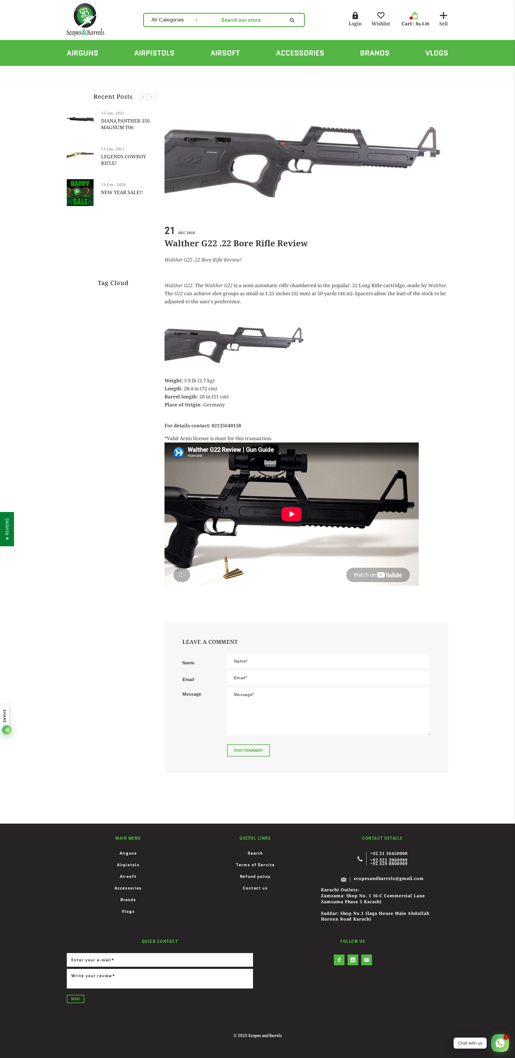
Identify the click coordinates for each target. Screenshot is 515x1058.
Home (72, 72)
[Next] (151, 97)
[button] (7, 529)
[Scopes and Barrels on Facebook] (339, 960)
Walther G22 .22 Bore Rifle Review (148, 72)
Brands (128, 900)
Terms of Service (255, 865)
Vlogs (128, 911)
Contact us (255, 888)
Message (191, 694)
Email (188, 679)
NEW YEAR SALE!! (122, 192)
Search (255, 853)
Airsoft (128, 876)
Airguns (128, 853)
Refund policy (255, 876)
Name (188, 662)
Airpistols (128, 865)
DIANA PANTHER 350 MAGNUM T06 (125, 124)
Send (75, 999)
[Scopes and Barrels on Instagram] (353, 960)
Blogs (97, 72)
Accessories (128, 888)
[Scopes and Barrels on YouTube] (366, 960)
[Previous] (143, 97)
